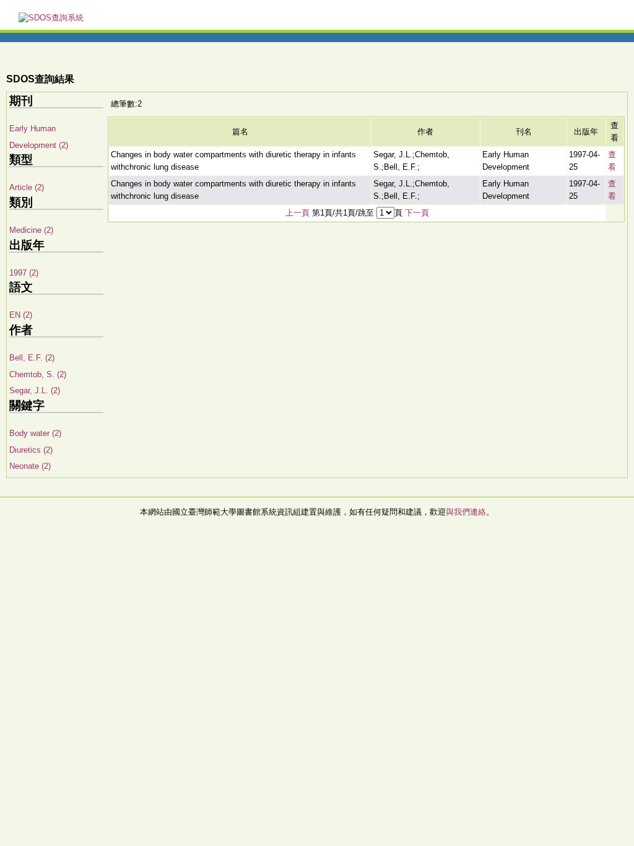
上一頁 (297, 212)
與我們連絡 (466, 512)
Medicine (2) (31, 230)
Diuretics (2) (31, 450)
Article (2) (26, 187)
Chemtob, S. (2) (37, 374)
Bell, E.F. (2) (31, 357)
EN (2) (20, 315)
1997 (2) (23, 272)
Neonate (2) (30, 466)
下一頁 (417, 212)
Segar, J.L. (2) (34, 390)
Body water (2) (35, 433)
